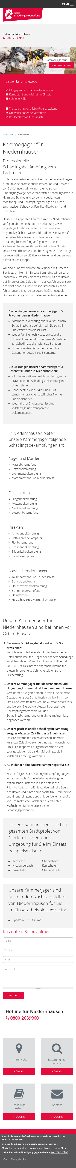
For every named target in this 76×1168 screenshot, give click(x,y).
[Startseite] (23, 14)
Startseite (8, 134)
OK (5, 1159)
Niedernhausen (26, 134)
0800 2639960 (14, 38)
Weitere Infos (59, 1152)
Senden (13, 995)
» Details (19, 1071)
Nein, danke (18, 1159)
